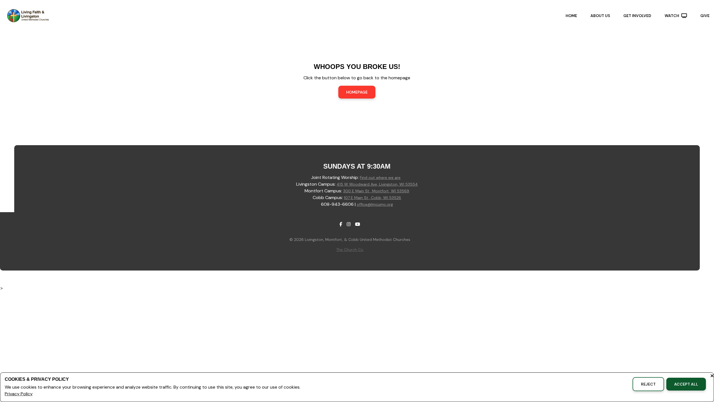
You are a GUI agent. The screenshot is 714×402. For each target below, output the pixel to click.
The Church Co (349, 249)
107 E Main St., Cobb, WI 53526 (372, 197)
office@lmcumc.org (375, 204)
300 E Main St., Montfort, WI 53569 (376, 190)
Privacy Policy (19, 394)
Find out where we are (380, 177)
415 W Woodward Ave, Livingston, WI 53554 (377, 184)
